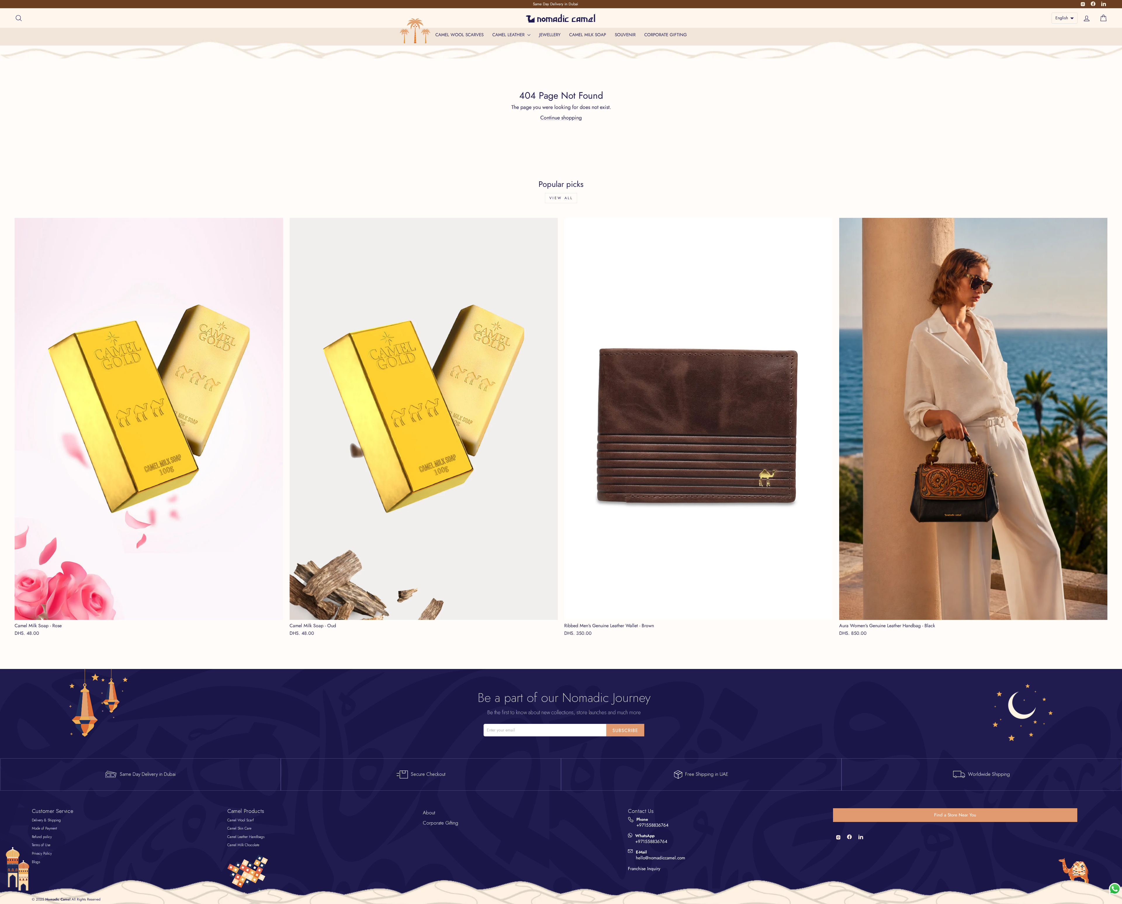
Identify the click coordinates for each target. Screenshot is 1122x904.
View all (561, 198)
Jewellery (549, 35)
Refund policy (42, 836)
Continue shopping (561, 117)
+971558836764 (652, 825)
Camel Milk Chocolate (243, 845)
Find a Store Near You (955, 815)
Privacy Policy (42, 853)
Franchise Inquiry (644, 868)
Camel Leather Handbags (245, 836)
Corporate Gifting (665, 35)
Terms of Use (41, 845)
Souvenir (625, 35)
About (429, 812)
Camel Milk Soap (587, 35)
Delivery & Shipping (46, 820)
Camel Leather (509, 35)
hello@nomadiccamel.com (660, 858)
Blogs (36, 862)
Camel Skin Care (239, 828)
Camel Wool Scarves (459, 35)
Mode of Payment (44, 828)
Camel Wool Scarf (240, 820)
